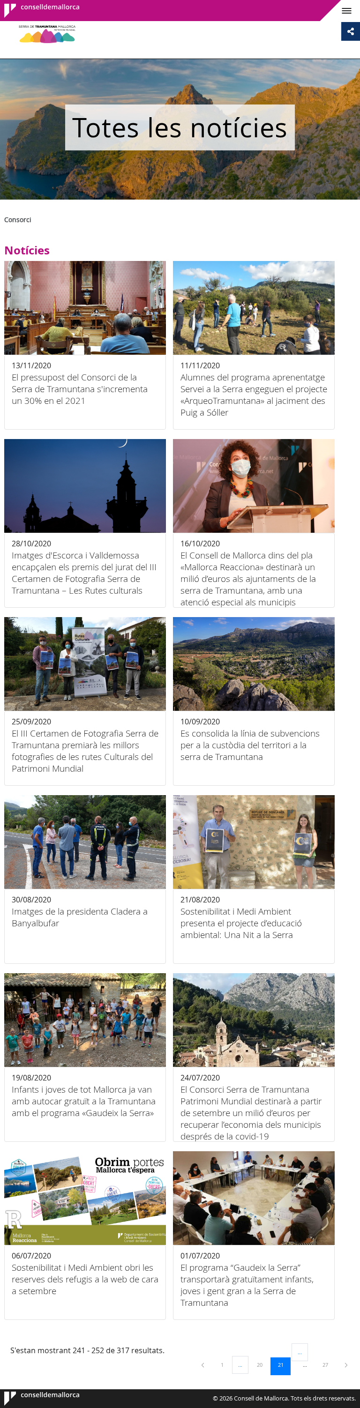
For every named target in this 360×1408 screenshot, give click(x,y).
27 (328, 1364)
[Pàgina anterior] (203, 1364)
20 (263, 1364)
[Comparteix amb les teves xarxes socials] (350, 31)
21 (284, 1364)
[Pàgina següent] (346, 1364)
